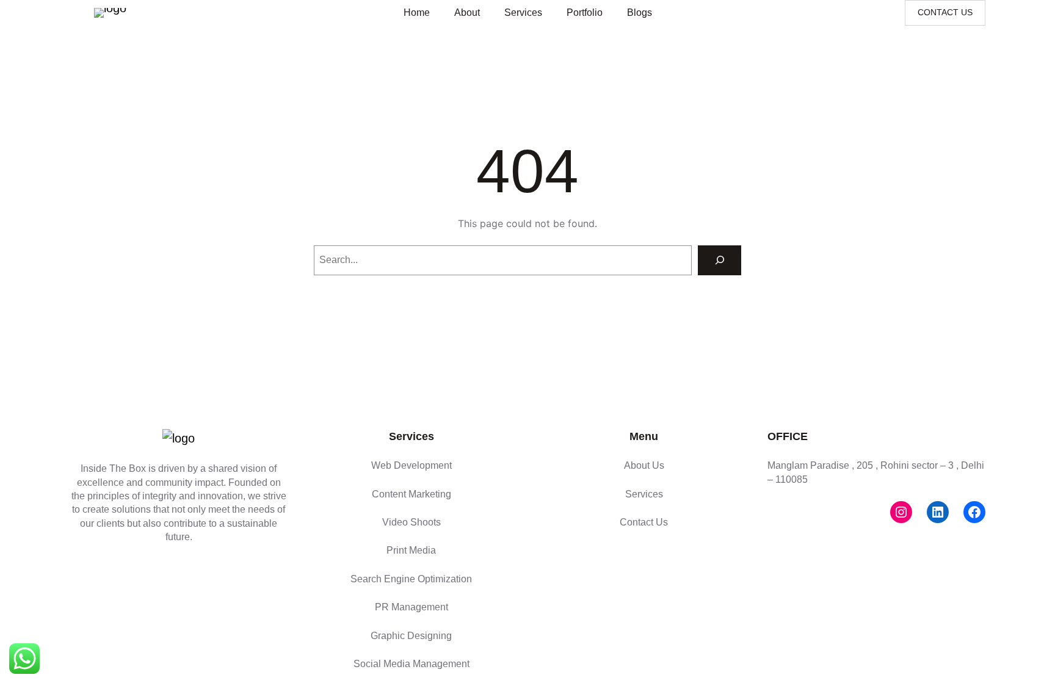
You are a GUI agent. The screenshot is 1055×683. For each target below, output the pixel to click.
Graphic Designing (411, 636)
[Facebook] (974, 512)
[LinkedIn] (938, 512)
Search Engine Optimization (411, 579)
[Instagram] (901, 512)
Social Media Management (411, 664)
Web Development (411, 465)
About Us (644, 465)
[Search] (719, 260)
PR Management (411, 607)
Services (644, 494)
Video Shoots (411, 522)
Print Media (411, 550)
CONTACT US (945, 12)
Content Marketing (411, 494)
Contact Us (644, 522)
